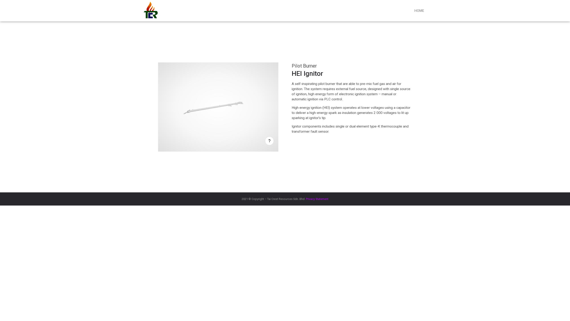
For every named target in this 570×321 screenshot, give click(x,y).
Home (419, 11)
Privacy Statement (317, 199)
